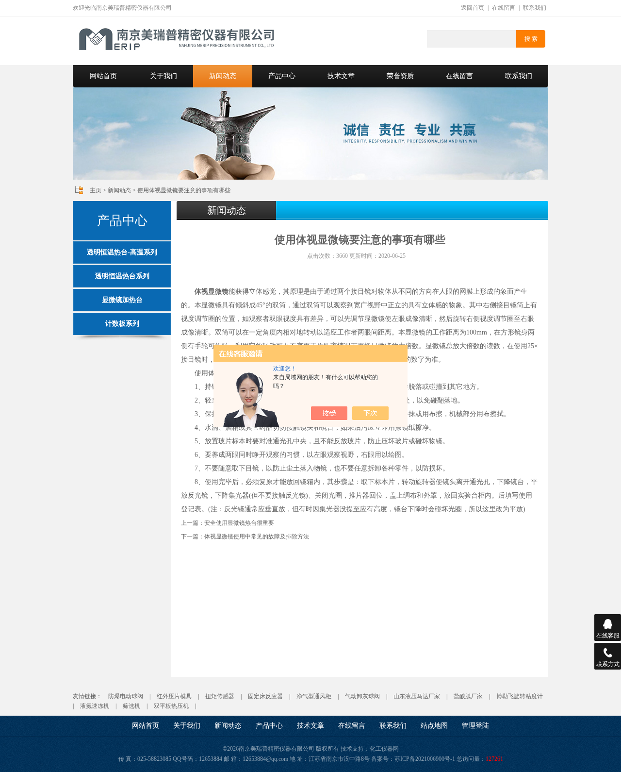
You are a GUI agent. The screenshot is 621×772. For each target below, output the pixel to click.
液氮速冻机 (94, 706)
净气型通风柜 (313, 696)
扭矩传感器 (219, 696)
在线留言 (503, 7)
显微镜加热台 (122, 299)
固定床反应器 (265, 696)
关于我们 (163, 76)
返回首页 (472, 7)
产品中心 (281, 76)
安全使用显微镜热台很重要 (239, 523)
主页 (95, 190)
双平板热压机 (171, 706)
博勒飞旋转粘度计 (519, 696)
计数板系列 (122, 323)
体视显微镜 (212, 291)
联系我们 (534, 7)
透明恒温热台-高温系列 (122, 252)
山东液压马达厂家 (416, 696)
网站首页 (103, 76)
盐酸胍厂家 (468, 696)
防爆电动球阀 (125, 696)
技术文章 (341, 76)
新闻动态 (222, 76)
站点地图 (434, 725)
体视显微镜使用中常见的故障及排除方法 (256, 536)
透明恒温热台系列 (122, 276)
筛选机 (131, 706)
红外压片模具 (174, 696)
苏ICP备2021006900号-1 (424, 758)
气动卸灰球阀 (362, 696)
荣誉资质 (400, 76)
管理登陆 (475, 725)
